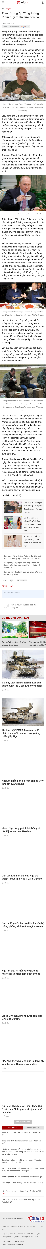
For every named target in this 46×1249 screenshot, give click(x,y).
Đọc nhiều (12, 1128)
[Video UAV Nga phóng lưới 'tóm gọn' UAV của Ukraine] (23, 998)
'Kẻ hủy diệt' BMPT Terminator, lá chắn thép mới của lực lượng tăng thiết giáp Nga (21, 733)
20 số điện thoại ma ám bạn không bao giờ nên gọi (22, 1177)
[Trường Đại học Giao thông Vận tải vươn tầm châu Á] (15, 629)
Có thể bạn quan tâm (15, 618)
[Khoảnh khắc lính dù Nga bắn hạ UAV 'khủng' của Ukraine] (23, 762)
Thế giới (8, 9)
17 (22, 1162)
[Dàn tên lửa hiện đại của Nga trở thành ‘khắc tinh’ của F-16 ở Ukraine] (23, 858)
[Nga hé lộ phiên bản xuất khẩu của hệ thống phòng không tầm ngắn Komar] (23, 905)
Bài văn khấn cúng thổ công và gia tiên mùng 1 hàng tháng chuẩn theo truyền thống (23, 1169)
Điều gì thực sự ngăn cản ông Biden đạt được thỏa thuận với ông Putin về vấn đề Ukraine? (22, 565)
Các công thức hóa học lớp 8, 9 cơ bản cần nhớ (20, 1191)
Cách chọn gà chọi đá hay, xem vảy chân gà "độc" (21, 1183)
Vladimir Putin (22, 581)
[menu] (3, 2)
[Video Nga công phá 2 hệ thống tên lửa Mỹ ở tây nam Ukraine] (23, 810)
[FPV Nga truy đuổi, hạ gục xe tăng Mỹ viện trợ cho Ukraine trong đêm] (23, 1043)
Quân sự (5, 690)
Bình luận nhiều (33, 1128)
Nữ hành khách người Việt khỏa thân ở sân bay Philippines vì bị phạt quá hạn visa (22, 1109)
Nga (11, 581)
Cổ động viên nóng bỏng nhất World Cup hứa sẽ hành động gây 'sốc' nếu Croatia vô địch (32, 524)
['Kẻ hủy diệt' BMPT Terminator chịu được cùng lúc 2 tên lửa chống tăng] (23, 664)
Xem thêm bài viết (23, 1121)
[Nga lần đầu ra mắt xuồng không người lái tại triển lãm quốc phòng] (23, 952)
